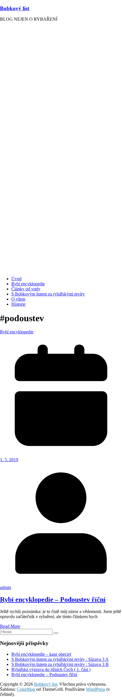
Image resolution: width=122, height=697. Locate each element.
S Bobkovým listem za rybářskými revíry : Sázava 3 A (60, 659)
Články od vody (25, 288)
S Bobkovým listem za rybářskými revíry (48, 294)
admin (5, 587)
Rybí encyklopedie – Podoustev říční (53, 599)
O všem (18, 299)
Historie (18, 304)
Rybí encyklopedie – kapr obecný (41, 654)
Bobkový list (14, 8)
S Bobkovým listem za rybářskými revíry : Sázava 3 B (60, 664)
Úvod (16, 278)
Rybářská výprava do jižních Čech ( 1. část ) (51, 669)
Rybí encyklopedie (28, 283)
